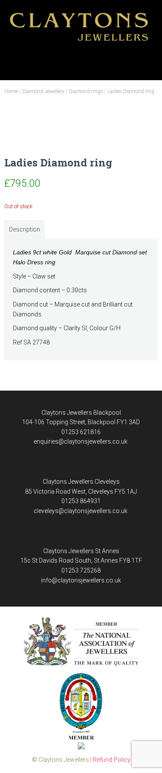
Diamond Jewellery (43, 91)
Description (24, 229)
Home (11, 91)
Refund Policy (111, 759)
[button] (81, 60)
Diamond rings (86, 91)
